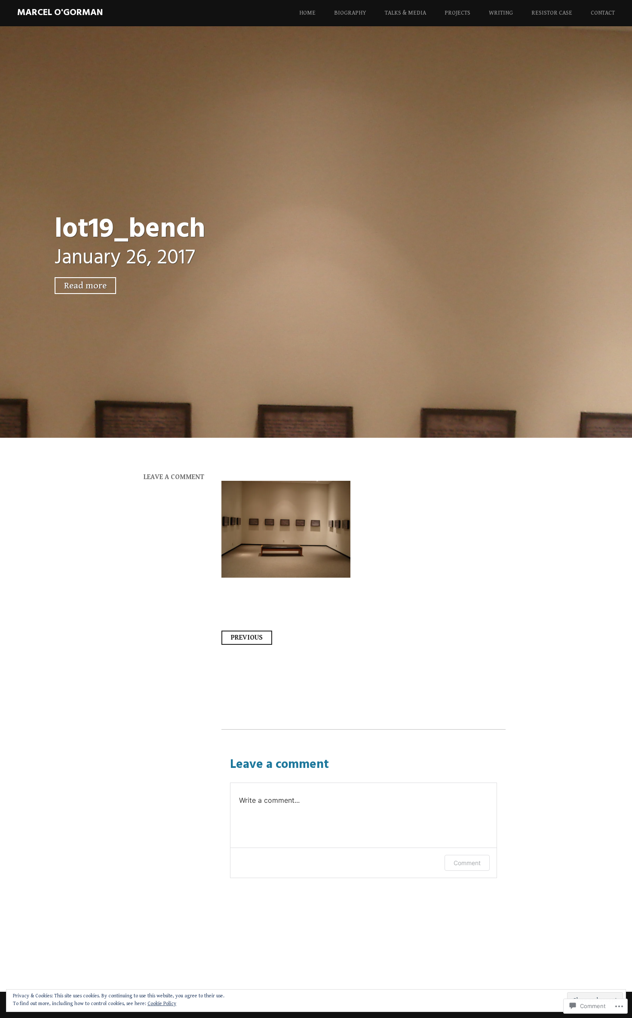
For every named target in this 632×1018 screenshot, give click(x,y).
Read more (85, 285)
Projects (457, 12)
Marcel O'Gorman (60, 12)
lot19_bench (130, 229)
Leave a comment (174, 477)
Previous (247, 638)
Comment (467, 862)
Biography (350, 12)
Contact (603, 12)
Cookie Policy (161, 1003)
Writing (501, 12)
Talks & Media (405, 12)
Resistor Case (551, 12)
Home (307, 12)
